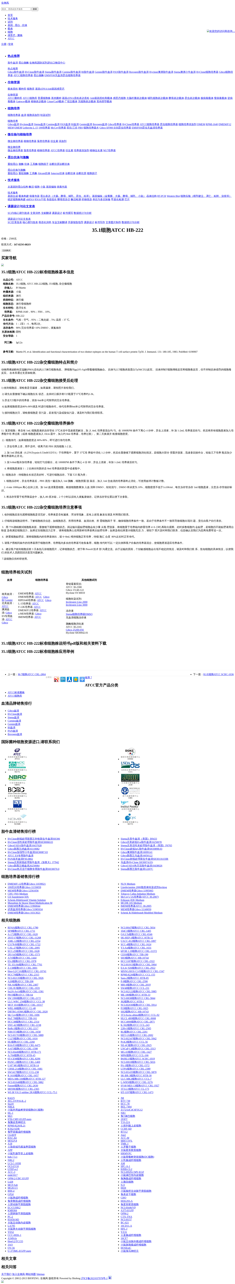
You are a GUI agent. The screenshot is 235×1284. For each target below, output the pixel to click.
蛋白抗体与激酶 (18, 157)
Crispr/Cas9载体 (55, 101)
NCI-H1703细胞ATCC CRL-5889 (25, 1035)
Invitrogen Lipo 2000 (76, 602)
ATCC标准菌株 (16, 692)
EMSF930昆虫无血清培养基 (147, 127)
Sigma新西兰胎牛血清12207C (137, 869)
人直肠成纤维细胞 (131, 1235)
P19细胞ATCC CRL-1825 (134, 1008)
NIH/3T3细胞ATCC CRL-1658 (24, 1031)
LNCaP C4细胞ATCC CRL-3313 (138, 1048)
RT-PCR (161, 196)
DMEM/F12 (225, 124)
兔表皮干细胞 (128, 1194)
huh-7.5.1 (12, 1156)
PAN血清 (65, 124)
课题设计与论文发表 (21, 206)
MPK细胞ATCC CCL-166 (135, 1055)
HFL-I (124, 1228)
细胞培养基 (14, 115)
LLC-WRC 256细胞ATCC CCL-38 (26, 1001)
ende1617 (13, 1175)
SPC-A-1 (125, 1166)
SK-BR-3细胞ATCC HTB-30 (136, 1075)
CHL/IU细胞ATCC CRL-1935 (24, 988)
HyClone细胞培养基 (207, 72)
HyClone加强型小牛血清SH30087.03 (28, 852)
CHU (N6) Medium (18, 893)
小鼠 (42, 186)
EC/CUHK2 (14, 1207)
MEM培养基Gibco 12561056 (23, 890)
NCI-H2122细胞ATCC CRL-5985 (139, 991)
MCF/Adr (13, 1185)
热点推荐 (14, 56)
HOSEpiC (126, 1248)
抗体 (26, 164)
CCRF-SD (126, 1128)
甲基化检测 (117, 199)
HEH (123, 1188)
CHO (123, 1197)
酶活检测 (76, 199)
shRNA (30, 199)
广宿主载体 (71, 101)
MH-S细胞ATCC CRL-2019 (136, 984)
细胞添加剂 (33, 115)
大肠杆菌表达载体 (136, 98)
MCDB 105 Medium (131, 903)
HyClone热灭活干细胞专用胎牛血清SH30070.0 (33, 869)
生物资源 (14, 82)
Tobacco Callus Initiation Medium (138, 893)
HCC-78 (125, 1103)
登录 (10, 44)
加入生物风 (18, 1274)
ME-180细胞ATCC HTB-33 (135, 994)
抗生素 (54, 141)
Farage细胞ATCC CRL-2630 (23, 1085)
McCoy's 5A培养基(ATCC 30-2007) (140, 896)
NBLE (11, 1106)
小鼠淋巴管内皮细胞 (132, 1175)
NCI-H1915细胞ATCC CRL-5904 (139, 964)
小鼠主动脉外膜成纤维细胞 (136, 1241)
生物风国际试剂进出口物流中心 (47, 62)
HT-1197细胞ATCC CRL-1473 (137, 1092)
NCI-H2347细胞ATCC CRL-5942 (139, 1038)
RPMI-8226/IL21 (16, 1125)
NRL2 (11, 1160)
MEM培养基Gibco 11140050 (136, 909)
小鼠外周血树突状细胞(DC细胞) (26, 1109)
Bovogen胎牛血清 (139, 72)
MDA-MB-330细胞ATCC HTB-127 (27, 1078)
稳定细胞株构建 (17, 199)
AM (123, 1163)
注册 (3, 44)
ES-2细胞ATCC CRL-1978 (22, 961)
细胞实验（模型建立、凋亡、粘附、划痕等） (206, 196)
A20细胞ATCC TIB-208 (20, 981)
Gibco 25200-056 (75, 629)
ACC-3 (11, 1172)
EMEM (18, 127)
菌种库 (22, 88)
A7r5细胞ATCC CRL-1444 (22, 957)
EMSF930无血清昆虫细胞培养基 (62, 75)
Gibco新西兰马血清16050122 (137, 855)
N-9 (123, 1185)
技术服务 (14, 180)
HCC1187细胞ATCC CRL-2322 (138, 961)
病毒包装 (62, 186)
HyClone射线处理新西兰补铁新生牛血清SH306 (34, 838)
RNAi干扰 (40, 199)
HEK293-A (127, 1201)
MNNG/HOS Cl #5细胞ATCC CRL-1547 (142, 971)
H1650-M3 (13, 1219)
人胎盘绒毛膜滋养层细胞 (22, 1146)
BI (3, 600)
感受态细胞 (119, 98)
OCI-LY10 (13, 1166)
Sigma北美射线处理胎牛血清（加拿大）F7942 (33, 862)
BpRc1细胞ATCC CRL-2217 (23, 1028)
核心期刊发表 (30, 222)
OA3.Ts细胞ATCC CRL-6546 (136, 934)
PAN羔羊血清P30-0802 (20, 859)
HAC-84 (12, 1138)
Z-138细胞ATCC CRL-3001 (22, 968)
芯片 (127, 199)
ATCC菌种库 (15, 98)
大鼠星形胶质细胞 (131, 1150)
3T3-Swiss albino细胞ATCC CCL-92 (140, 1015)
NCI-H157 (126, 1219)
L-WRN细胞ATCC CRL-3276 (137, 1082)
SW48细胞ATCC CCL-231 (135, 988)
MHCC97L (127, 1140)
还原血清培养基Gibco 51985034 (25, 909)
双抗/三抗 (72, 127)
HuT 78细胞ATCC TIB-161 (22, 1018)
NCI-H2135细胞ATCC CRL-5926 (25, 978)
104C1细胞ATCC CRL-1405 (136, 931)
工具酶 (34, 164)
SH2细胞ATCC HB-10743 (135, 1011)
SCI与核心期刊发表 (19, 213)
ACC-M (125, 1138)
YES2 (11, 1232)
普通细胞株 (44, 98)
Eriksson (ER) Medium (132, 900)
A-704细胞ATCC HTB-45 (21, 1055)
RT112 (124, 1131)
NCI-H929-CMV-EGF (132, 1172)
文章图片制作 (113, 222)
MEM (11, 127)
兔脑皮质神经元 (17, 1122)
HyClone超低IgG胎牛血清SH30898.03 (141, 848)
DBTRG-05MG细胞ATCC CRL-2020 (28, 1011)
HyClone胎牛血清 (34, 72)
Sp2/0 (11, 1103)
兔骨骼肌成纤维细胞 (19, 1201)
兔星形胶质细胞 (130, 1204)
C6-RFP (12, 1135)
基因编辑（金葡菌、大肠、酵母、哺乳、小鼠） (119, 196)
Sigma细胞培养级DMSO (79, 614)
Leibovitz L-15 (30, 127)
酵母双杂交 (63, 199)
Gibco (5, 597)
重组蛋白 (13, 164)
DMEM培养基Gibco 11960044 (24, 906)
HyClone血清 (15, 714)
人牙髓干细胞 (128, 1146)
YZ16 (124, 1232)
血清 (23, 115)
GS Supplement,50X (18, 896)
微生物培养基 (15, 141)
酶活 (31, 186)
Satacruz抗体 (58, 173)
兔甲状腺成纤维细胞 (19, 1131)
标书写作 (100, 222)
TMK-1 (125, 1143)
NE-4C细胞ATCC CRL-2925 (136, 1045)
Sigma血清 (40, 124)
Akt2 (123, 1135)
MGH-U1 (13, 1188)
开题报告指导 (75, 222)
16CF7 (124, 1238)
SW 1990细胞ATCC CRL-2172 (24, 998)
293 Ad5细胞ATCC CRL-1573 (24, 954)
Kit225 (11, 1098)
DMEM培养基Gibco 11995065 (137, 890)
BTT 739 (125, 1101)
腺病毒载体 (207, 98)
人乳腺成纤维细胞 (131, 1160)
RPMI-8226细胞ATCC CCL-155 (138, 974)
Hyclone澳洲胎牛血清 (161, 72)
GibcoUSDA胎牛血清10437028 (25, 845)
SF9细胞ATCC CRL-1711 (21, 931)
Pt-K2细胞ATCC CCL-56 (134, 1042)
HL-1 (10, 1113)
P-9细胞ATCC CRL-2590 (134, 981)
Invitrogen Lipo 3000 (76, 605)
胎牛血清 (13, 62)
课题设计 (57, 213)
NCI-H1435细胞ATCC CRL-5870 (139, 1072)
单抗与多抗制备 (101, 199)
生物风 (5, 2)
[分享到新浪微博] (56, 679)
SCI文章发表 (15, 222)
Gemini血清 (85, 124)
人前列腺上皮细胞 (131, 1125)
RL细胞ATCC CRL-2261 (134, 1031)
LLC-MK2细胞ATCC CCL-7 (136, 1078)
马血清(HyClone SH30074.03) (137, 862)
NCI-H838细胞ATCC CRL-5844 (138, 998)
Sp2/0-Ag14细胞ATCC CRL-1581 (26, 991)
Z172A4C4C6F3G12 (132, 1109)
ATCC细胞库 (30, 98)
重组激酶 (24, 173)
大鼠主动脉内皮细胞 (19, 1222)
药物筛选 (87, 199)
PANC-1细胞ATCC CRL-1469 (24, 1062)
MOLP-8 (12, 1140)
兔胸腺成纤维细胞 (131, 1178)
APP (10, 1150)
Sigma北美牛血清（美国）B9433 (139, 838)
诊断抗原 (54, 164)
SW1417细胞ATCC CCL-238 (23, 1072)
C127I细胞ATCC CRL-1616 (23, 1038)
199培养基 (44, 127)
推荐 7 (88, 677)
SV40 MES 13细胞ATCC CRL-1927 (140, 1085)
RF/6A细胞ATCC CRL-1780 (23, 927)
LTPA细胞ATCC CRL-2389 (135, 1068)
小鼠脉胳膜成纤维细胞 (133, 1244)
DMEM (201, 124)
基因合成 (13, 196)
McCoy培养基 (58, 127)
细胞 (37, 186)
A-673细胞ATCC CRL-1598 (23, 1048)
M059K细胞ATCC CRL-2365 (23, 1089)
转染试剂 (45, 115)
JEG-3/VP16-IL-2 (17, 1101)
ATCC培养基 (58, 150)
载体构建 (24, 196)
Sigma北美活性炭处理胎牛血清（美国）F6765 (146, 845)
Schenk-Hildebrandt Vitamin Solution (27, 900)
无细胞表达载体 (87, 101)
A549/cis (12, 1238)
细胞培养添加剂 (187, 124)
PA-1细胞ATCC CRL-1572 (135, 1065)
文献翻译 (46, 213)
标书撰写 (68, 213)
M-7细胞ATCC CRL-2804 (32, 674)
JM (122, 1098)
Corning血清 (53, 124)
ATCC (5, 606)
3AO (10, 1244)
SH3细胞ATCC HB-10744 (135, 957)
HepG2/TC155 (15, 1241)
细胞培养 (14, 108)
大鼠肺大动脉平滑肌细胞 (22, 1228)
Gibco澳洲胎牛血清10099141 (137, 852)
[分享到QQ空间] (75, 679)
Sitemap (40, 1274)
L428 (10, 1181)
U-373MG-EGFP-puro (19, 1251)
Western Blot (173, 196)
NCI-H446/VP (128, 1207)
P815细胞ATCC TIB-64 (20, 994)
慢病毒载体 (220, 98)
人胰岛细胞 (127, 1181)
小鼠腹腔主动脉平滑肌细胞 (136, 1191)
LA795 (11, 1225)
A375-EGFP (127, 1210)
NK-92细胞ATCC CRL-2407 (23, 984)
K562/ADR (14, 1128)
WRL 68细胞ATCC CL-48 (22, 1008)
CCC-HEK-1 (14, 1235)
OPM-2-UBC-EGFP (18, 1178)
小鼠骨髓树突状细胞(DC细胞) (137, 1156)
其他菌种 (56, 98)
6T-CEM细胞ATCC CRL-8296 (24, 1058)
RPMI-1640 (212, 124)
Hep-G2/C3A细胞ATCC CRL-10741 (27, 971)
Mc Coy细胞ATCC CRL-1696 (23, 1015)
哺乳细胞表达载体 (158, 98)
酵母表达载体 (176, 98)
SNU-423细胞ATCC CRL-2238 (24, 1025)
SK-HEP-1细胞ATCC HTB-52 (137, 937)
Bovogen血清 (100, 124)
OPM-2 (124, 1213)
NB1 (123, 1113)
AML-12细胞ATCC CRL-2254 (24, 941)
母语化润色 (45, 222)
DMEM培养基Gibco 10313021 (24, 912)
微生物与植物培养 (20, 134)
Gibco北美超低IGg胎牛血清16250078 (141, 842)
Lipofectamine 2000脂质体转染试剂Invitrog (144, 887)
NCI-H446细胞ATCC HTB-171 (24, 1052)
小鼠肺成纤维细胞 (18, 1197)
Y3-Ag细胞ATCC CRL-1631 (136, 947)
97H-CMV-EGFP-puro (19, 1119)
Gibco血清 (13, 124)
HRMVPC (126, 1153)
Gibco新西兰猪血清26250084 (23, 865)
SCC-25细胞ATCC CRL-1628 (23, 951)
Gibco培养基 (115, 124)
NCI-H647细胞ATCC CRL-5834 (138, 927)
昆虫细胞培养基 (169, 124)
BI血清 (75, 124)
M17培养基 (109, 150)
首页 (10, 15)
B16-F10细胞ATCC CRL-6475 (24, 1045)
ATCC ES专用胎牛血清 (20, 855)
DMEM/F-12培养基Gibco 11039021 (27, 884)
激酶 (21, 164)
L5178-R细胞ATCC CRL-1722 (24, 944)
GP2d (11, 1194)
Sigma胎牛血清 (53, 72)
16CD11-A (126, 1225)
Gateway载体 (23, 101)
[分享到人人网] (69, 679)
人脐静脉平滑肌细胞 (19, 1213)
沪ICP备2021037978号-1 (94, 1278)
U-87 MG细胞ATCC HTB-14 (23, 1065)
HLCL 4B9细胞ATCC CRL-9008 (138, 1018)
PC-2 (10, 1216)
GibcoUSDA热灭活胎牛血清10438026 (141, 865)
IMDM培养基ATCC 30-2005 (136, 906)
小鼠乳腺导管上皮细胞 (20, 1153)
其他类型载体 (104, 101)
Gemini (8, 600)
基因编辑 (51, 186)
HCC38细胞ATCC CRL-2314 (23, 1021)
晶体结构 (151, 196)
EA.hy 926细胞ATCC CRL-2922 (138, 968)
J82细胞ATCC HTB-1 (132, 1001)
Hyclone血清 (26, 124)
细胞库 (31, 88)
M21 (10, 1116)
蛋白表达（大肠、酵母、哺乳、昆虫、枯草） (65, 196)
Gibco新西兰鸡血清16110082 (23, 848)
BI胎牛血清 (87, 72)
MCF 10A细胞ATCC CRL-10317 (25, 1005)
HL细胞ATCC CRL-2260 (21, 1042)
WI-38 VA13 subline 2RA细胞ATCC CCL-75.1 (32, 1092)
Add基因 (52, 88)
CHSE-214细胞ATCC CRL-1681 (25, 1068)
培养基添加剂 (81, 150)
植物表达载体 (38, 101)
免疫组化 (52, 199)
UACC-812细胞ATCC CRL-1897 (138, 941)
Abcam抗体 (44, 173)
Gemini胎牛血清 (104, 72)
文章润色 (35, 213)
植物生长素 (96, 150)
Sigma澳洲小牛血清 (185, 72)
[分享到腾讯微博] (63, 679)
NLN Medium (128, 884)
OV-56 (11, 1248)
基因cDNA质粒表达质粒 (75, 98)
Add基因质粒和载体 (101, 98)
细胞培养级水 (91, 127)
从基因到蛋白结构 (18, 186)
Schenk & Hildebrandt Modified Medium (141, 912)
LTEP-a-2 (13, 1169)
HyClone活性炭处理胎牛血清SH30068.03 (30, 842)
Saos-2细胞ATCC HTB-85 (135, 978)
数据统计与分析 (83, 213)
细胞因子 (43, 164)
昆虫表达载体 (192, 98)
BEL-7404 (126, 1106)
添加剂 (63, 141)
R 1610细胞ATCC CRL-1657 (23, 1075)
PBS (80, 127)
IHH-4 (11, 1191)
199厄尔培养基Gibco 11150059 (24, 887)
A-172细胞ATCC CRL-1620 (23, 934)
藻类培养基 (43, 141)
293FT (124, 1119)
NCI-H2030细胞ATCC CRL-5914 (139, 1005)
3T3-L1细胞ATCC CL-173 (135, 1089)
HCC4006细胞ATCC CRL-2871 (138, 1021)
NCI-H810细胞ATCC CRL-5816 (138, 1062)
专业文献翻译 (59, 222)
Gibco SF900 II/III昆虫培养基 (115, 127)
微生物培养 (14, 147)
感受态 (60, 88)
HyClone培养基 (130, 124)
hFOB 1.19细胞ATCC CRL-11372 (139, 951)
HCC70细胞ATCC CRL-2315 (23, 974)
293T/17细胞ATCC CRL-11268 (24, 937)
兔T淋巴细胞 (128, 1116)
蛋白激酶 (24, 62)
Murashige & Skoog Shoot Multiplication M (30, 903)
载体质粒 (13, 88)
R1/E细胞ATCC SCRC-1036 (218, 674)
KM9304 (12, 1210)
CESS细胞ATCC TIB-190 (134, 954)
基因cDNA (41, 88)
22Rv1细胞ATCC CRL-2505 (136, 1028)
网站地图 (31, 1274)
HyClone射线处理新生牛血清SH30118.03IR (144, 859)
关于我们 (6, 1274)
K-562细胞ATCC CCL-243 (135, 1025)
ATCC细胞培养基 (23, 75)
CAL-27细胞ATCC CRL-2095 (24, 947)
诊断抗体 (64, 164)
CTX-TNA (126, 1216)
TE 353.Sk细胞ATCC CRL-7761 (25, 964)
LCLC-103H (14, 1163)
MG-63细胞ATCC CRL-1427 (136, 1052)
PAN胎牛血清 (121, 72)
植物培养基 (30, 141)
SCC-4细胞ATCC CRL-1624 (136, 944)
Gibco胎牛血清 (16, 72)
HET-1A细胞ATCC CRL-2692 (137, 1035)
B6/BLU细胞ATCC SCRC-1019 (138, 1058)
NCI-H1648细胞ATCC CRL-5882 (25, 1082)
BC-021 (125, 1222)
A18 (10, 1143)
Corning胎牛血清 (71, 72)
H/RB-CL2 (126, 1169)
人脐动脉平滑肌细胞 (19, 1204)
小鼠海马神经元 (130, 1251)
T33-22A (125, 1122)
